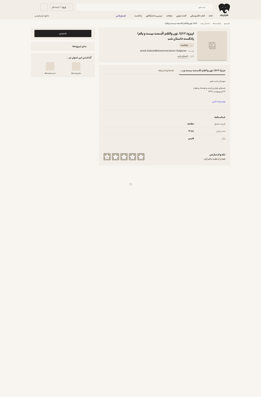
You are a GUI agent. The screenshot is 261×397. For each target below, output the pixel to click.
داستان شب (205, 23)
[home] (224, 10)
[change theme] (34, 7)
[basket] (44, 7)
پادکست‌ (184, 45)
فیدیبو (227, 23)
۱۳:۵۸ (191, 131)
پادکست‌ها (217, 23)
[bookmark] (113, 57)
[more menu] (105, 57)
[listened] (50, 66)
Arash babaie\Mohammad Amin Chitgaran (163, 51)
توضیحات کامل (218, 101)
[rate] (141, 156)
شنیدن (63, 33)
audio (190, 124)
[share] (120, 57)
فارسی (191, 138)
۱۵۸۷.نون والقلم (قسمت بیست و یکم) (181, 23)
